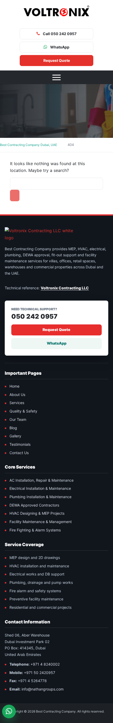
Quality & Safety (23, 411)
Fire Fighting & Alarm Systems (35, 530)
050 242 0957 (34, 316)
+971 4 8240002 (45, 664)
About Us (17, 394)
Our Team (17, 419)
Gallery (15, 436)
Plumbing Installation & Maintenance (40, 496)
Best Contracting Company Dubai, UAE (28, 145)
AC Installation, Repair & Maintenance (41, 480)
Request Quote (56, 329)
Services (16, 402)
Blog (13, 428)
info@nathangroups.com (43, 689)
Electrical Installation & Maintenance (40, 488)
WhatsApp (56, 343)
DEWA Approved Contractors (34, 505)
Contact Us (19, 452)
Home (14, 386)
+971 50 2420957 (39, 672)
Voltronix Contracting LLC (65, 288)
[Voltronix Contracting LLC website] (44, 234)
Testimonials (19, 444)
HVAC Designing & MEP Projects (36, 513)
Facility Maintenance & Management (40, 521)
